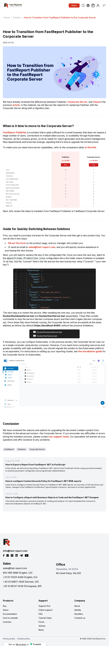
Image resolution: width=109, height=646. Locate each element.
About (77, 606)
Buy (5, 606)
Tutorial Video (45, 618)
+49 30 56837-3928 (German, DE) (21, 581)
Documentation (10, 614)
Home (6, 17)
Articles (17, 17)
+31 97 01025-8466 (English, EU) (20, 577)
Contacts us (79, 618)
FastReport (9, 449)
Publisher (22, 449)
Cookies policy (23, 639)
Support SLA (44, 606)
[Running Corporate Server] (54, 383)
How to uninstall (10, 618)
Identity (77, 610)
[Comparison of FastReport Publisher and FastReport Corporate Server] (54, 179)
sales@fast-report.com (41, 247)
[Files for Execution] (54, 333)
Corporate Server (37, 449)
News (41, 630)
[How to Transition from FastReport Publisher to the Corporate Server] (54, 72)
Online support (45, 610)
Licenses (7, 622)
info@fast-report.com (15, 551)
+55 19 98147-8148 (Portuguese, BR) (22, 586)
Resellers (78, 614)
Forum (41, 622)
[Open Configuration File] (54, 289)
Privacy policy (9, 639)
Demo (74, 5)
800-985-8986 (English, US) (18, 572)
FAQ (40, 614)
